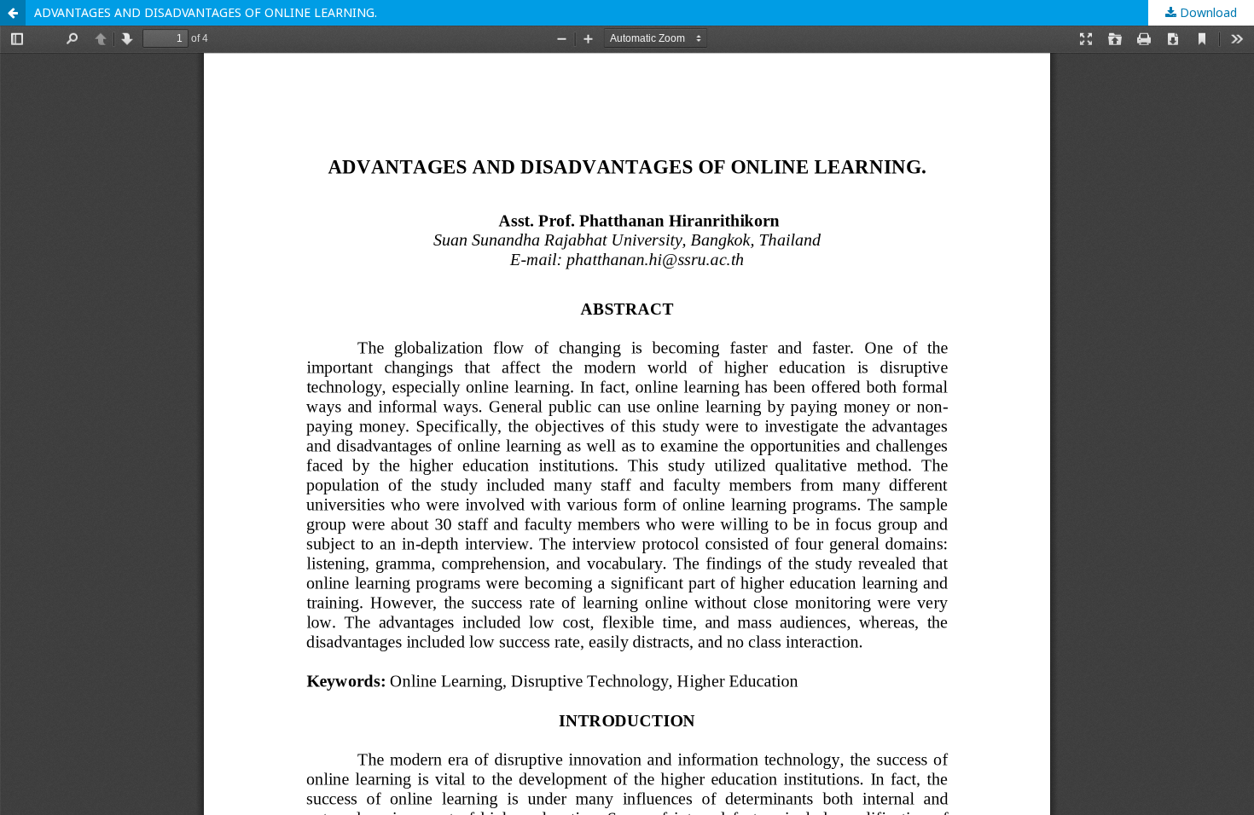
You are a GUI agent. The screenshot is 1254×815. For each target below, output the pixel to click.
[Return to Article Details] (13, 13)
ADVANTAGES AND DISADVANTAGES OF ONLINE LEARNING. (205, 12)
